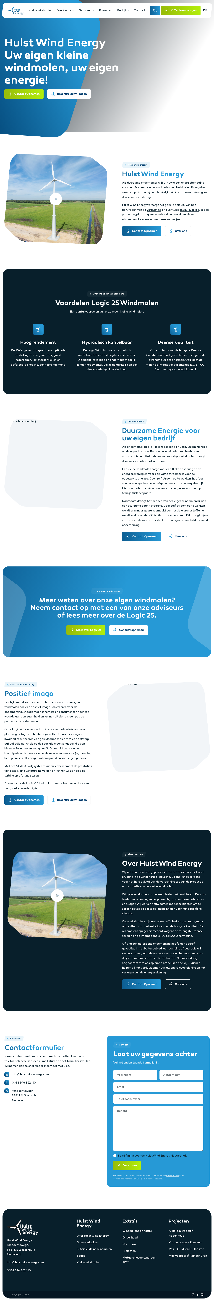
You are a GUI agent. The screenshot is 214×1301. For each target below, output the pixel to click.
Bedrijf (121, 10)
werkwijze (173, 219)
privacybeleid (172, 1176)
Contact (139, 10)
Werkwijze (64, 10)
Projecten (105, 10)
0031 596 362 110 (19, 1270)
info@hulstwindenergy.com (25, 1262)
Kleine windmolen (40, 10)
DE (205, 10)
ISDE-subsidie (189, 209)
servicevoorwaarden (122, 1179)
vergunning (154, 209)
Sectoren (85, 10)
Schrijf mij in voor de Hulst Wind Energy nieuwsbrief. (152, 1155)
